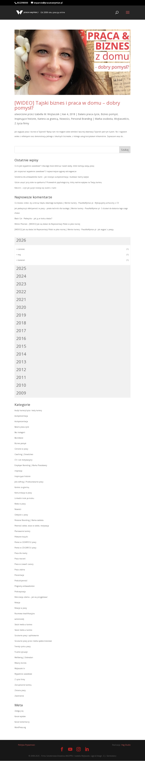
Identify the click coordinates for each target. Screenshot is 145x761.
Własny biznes (20, 663)
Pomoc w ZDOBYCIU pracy (25, 547)
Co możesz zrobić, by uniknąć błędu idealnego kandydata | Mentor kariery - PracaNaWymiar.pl (53, 203)
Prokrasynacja (20, 591)
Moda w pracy (20, 503)
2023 (21, 284)
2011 (21, 377)
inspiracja (18, 471)
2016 (21, 338)
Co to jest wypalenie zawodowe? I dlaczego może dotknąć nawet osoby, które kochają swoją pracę (54, 166)
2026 (21, 240)
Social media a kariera (23, 624)
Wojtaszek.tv (121, 118)
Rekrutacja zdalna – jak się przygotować (31, 597)
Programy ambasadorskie (24, 586)
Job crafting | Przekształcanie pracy (28, 482)
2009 (21, 393)
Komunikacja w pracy (23, 493)
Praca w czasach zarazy (23, 564)
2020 (21, 307)
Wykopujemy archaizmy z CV (107, 203)
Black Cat (18, 218)
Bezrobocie (18, 438)
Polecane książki (21, 536)
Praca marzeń (19, 558)
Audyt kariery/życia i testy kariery (28, 410)
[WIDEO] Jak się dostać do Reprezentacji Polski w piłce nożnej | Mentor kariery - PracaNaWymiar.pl (55, 229)
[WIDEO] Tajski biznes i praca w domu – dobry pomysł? (67, 105)
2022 (21, 291)
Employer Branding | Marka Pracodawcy (30, 465)
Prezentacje (19, 575)
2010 (21, 385)
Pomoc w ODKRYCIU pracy (25, 542)
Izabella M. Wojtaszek (46, 114)
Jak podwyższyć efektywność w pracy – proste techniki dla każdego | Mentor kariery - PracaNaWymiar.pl (57, 208)
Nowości (64, 118)
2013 (21, 362)
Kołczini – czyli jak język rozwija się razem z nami (35, 188)
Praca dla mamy (20, 553)
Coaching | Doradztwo (23, 454)
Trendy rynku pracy (22, 646)
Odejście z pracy (21, 514)
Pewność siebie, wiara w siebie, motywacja (31, 525)
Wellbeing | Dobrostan (23, 657)
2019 (21, 315)
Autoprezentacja (21, 416)
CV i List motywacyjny (23, 460)
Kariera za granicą (47, 118)
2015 (21, 346)
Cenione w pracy (21, 449)
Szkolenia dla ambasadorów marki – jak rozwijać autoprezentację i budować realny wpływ (51, 177)
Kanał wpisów (20, 716)
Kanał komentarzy (22, 722)
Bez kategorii (19, 432)
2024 (21, 276)
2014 (21, 354)
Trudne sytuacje (21, 652)
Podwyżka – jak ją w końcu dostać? (38, 218)
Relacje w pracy (20, 608)
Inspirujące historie (25, 118)
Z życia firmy (21, 123)
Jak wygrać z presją (106, 229)
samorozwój (19, 619)
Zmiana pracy (20, 690)
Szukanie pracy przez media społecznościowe (33, 641)
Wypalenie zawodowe (23, 674)
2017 (21, 330)
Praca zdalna (19, 569)
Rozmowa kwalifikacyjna (24, 613)
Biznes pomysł (109, 114)
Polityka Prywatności (26, 745)
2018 (21, 323)
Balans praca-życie (88, 114)
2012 (21, 369)
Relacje (17, 602)
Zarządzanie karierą (22, 685)
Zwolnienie (19, 696)
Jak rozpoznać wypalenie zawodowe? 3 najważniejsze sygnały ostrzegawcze (45, 171)
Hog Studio (125, 745)
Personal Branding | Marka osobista (92, 118)
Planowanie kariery (22, 531)
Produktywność (20, 580)
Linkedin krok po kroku (24, 498)
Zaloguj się (19, 711)
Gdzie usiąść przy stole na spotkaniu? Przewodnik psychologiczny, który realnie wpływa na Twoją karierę (58, 182)
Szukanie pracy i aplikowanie (26, 635)
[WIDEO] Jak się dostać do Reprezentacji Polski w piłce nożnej (54, 224)
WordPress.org (20, 727)
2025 (21, 268)
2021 (21, 299)
